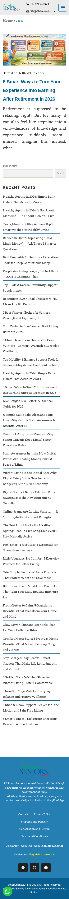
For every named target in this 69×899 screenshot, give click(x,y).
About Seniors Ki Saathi (48, 845)
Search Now (10, 165)
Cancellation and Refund (34, 829)
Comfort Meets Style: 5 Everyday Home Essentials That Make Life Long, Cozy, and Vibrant (30, 644)
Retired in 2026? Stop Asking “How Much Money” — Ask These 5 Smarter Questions (30, 243)
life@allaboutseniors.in (42, 854)
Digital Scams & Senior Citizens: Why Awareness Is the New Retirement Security (29, 498)
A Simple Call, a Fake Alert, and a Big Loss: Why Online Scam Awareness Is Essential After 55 (29, 420)
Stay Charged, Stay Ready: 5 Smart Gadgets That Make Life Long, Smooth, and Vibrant (30, 663)
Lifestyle (9, 72)
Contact (23, 814)
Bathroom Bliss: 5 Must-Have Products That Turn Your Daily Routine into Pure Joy (30, 591)
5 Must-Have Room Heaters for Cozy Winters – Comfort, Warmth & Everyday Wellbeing (31, 346)
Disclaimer (12, 845)
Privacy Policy (42, 814)
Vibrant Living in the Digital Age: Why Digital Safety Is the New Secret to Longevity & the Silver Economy (30, 478)
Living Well (25, 72)
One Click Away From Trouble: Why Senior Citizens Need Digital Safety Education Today (28, 439)
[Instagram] (34, 867)
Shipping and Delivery (34, 821)
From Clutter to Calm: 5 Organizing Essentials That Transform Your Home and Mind (30, 611)
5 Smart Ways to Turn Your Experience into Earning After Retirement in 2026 (32, 90)
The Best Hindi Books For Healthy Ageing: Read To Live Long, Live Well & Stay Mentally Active (30, 531)
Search (60, 173)
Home (8, 20)
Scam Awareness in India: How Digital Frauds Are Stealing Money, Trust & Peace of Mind (29, 459)
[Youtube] (46, 867)
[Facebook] (23, 867)
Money (40, 72)
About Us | (27, 845)
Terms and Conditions (34, 836)
